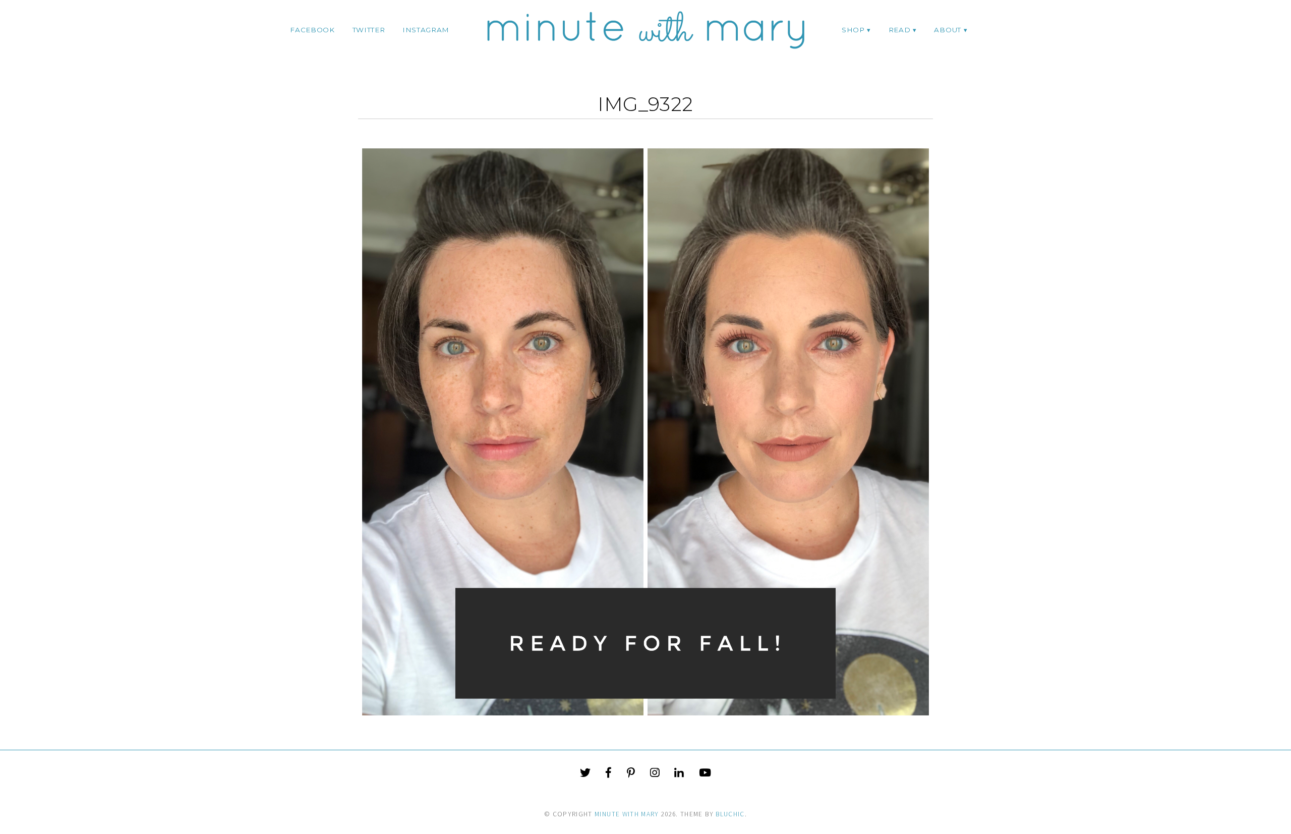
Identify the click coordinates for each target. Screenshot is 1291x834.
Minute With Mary (627, 814)
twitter (369, 30)
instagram (425, 30)
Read (900, 30)
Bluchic (730, 814)
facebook (312, 30)
